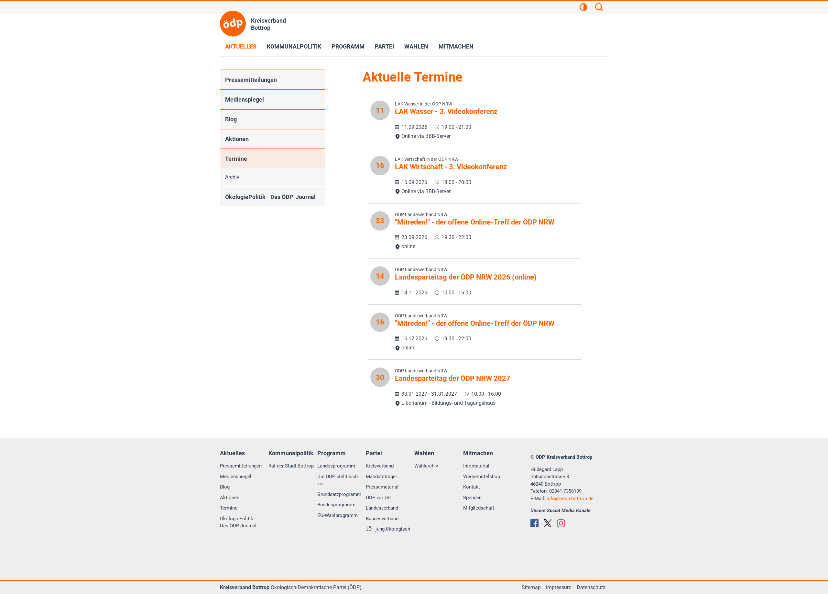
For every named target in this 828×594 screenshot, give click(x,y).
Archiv (232, 177)
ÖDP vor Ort (378, 497)
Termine (236, 158)
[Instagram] (561, 523)
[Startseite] (233, 24)
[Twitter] (548, 523)
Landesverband (382, 508)
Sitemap (531, 587)
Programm (348, 46)
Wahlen (416, 46)
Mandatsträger (381, 476)
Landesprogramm (336, 466)
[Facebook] (534, 523)
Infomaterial (476, 466)
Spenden (472, 497)
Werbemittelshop (481, 476)
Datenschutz (591, 587)
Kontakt (471, 487)
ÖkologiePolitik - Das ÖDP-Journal (270, 196)
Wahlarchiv (426, 466)
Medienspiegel (244, 99)
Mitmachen (456, 46)
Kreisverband (380, 466)
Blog (231, 119)
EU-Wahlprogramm (337, 515)
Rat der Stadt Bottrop (291, 466)
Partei (384, 46)
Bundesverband (382, 519)
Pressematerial (382, 487)
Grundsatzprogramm (339, 494)
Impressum (559, 587)
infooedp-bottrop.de (570, 498)
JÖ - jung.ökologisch (388, 529)
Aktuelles (240, 46)
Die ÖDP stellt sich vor (337, 480)
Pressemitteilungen (251, 79)
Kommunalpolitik (294, 46)
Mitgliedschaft (478, 508)
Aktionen (237, 139)
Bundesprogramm (336, 505)
